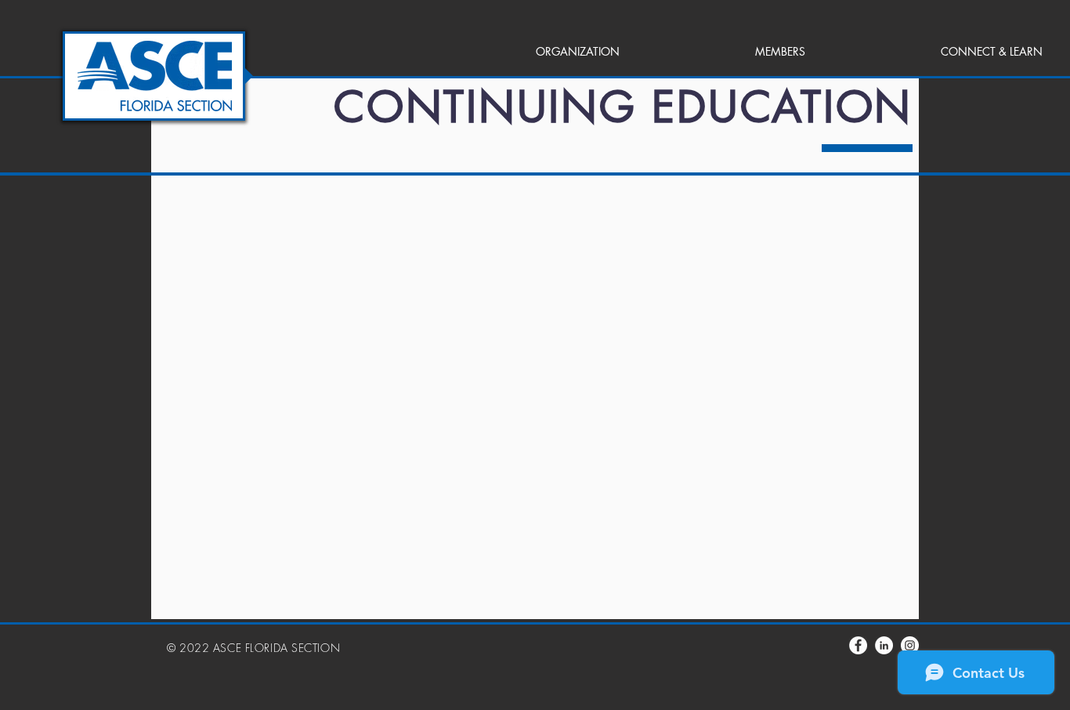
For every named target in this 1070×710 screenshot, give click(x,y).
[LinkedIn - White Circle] (884, 645)
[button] (521, 52)
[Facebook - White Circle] (858, 645)
